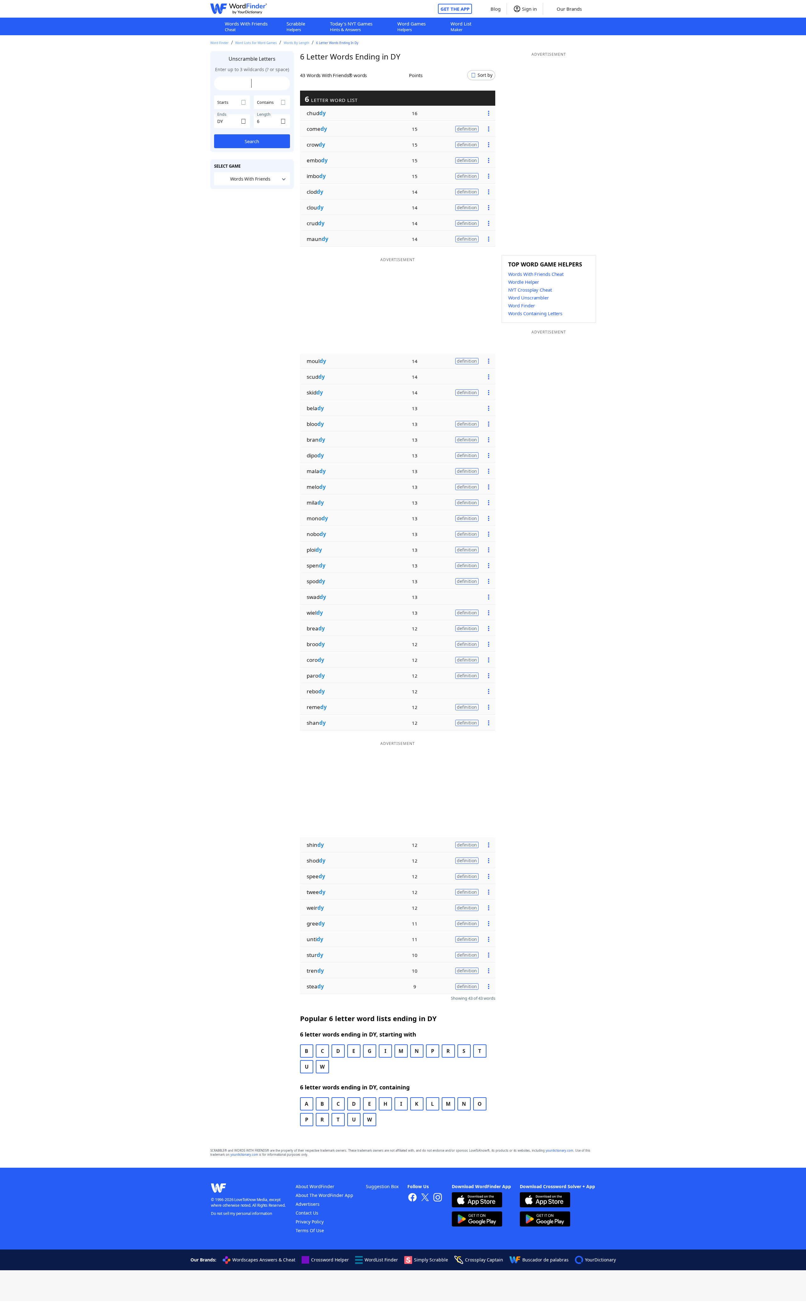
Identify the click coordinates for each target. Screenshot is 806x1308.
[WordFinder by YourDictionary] (238, 8)
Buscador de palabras (545, 1260)
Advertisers (308, 1204)
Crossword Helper (330, 1260)
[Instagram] (438, 1198)
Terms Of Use (310, 1230)
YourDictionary (600, 1260)
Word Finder (219, 43)
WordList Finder (381, 1260)
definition (467, 129)
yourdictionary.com (559, 1151)
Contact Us (307, 1213)
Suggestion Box (382, 1186)
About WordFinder (315, 1186)
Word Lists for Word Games (256, 43)
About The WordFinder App (324, 1195)
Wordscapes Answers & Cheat (263, 1260)
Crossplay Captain (484, 1260)
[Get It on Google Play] (477, 1219)
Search (252, 141)
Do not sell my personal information (241, 1213)
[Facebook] (412, 1198)
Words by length (296, 43)
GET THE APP (454, 9)
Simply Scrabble (431, 1260)
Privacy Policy (310, 1222)
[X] (425, 1198)
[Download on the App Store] (477, 1200)
